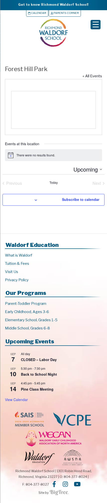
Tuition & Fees (17, 263)
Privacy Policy (17, 280)
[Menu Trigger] (96, 24)
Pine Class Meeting (37, 389)
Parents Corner (66, 13)
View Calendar (16, 399)
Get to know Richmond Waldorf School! (53, 4)
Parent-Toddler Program (25, 303)
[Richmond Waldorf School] (53, 46)
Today (54, 182)
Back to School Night (39, 374)
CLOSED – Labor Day (39, 359)
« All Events (92, 76)
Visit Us (11, 272)
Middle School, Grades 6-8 (27, 328)
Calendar (38, 13)
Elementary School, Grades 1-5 (31, 320)
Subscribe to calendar (80, 199)
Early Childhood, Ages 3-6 (27, 312)
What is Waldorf (18, 255)
